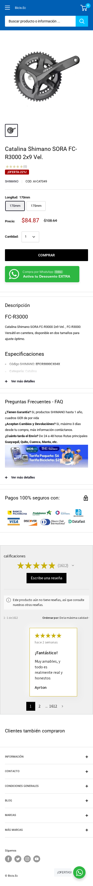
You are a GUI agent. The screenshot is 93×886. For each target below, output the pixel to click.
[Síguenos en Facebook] (8, 858)
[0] (84, 8)
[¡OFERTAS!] (79, 872)
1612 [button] (53, 706)
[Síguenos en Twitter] (17, 858)
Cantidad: (12, 236)
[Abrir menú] (7, 8)
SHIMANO (11, 181)
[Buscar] (82, 21)
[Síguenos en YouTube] (36, 858)
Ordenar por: (50, 618)
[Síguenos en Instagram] (27, 858)
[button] (73, 565)
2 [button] (39, 706)
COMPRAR (46, 255)
